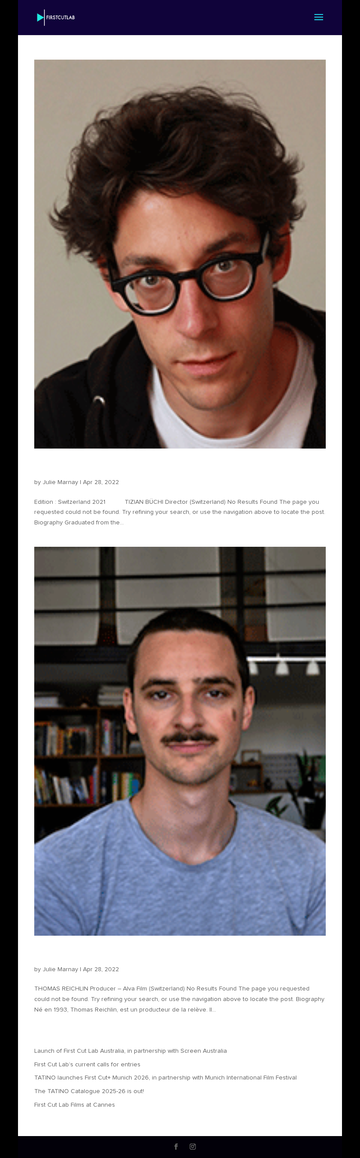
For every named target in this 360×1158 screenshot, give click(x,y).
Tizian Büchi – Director (94, 467)
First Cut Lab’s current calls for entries (87, 1065)
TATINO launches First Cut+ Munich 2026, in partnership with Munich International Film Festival (165, 1078)
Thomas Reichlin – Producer (109, 955)
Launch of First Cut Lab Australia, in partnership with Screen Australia (130, 1051)
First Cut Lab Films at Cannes (74, 1105)
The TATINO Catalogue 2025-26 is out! (89, 1091)
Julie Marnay (60, 482)
